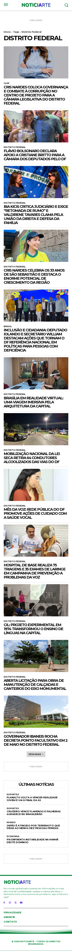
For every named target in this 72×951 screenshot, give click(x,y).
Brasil (8, 326)
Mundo (11, 822)
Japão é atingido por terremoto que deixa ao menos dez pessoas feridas (33, 827)
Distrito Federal (15, 147)
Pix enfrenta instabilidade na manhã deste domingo (32, 841)
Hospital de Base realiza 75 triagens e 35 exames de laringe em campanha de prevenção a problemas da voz (34, 571)
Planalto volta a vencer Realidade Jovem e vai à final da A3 (32, 799)
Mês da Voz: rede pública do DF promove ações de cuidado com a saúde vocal (35, 513)
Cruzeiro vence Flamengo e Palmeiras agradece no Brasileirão (34, 813)
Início (7, 32)
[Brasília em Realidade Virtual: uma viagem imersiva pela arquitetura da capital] (36, 373)
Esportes (13, 794)
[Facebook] (4, 902)
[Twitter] (16, 902)
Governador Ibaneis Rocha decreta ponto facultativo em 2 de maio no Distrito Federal (35, 740)
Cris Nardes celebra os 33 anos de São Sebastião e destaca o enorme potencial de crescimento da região (34, 276)
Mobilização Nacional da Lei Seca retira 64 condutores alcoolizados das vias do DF (32, 458)
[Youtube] (21, 902)
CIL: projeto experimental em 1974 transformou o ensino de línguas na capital (33, 629)
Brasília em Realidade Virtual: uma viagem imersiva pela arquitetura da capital (33, 402)
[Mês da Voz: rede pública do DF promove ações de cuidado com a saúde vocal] (36, 485)
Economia (13, 836)
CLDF (6, 83)
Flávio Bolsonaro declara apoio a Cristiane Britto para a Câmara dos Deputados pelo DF (35, 155)
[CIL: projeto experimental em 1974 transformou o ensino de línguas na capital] (36, 600)
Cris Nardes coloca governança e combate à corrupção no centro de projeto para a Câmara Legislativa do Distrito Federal (36, 95)
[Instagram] (10, 902)
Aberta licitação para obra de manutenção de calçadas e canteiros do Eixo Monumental (35, 684)
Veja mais (34, 754)
